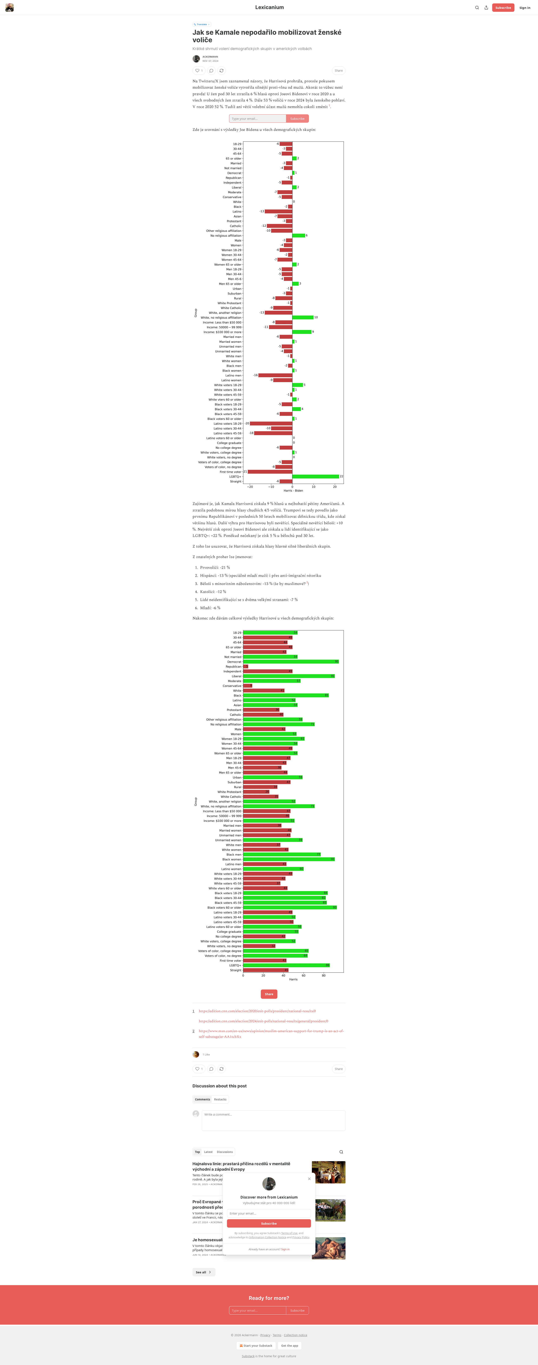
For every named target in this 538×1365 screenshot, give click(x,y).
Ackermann (210, 56)
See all (201, 1272)
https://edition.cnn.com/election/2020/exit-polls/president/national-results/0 (257, 1011)
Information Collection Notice (267, 1237)
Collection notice (295, 1335)
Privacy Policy (300, 1237)
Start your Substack (258, 1346)
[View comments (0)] (211, 70)
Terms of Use (289, 1233)
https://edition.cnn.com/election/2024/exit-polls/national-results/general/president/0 (263, 1021)
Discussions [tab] (225, 1152)
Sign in (525, 7)
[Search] (477, 7)
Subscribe (503, 7)
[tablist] (211, 1099)
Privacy (265, 1335)
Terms (277, 1335)
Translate (202, 24)
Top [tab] (197, 1152)
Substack (248, 1356)
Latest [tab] (208, 1152)
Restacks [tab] (220, 1099)
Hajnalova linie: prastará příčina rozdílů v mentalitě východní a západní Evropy (241, 1166)
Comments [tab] (202, 1099)
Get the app (289, 1346)
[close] (309, 1178)
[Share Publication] (486, 7)
